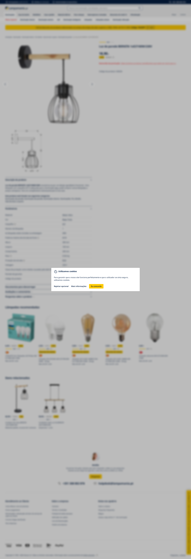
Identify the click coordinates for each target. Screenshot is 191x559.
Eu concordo (96, 286)
